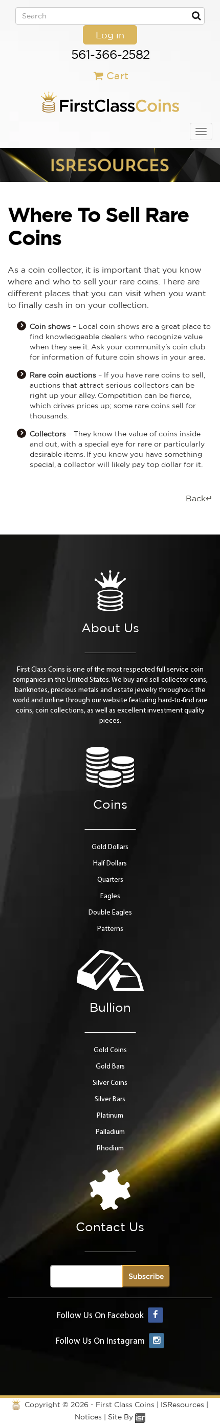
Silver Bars (110, 1099)
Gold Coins (110, 1050)
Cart (117, 75)
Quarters (110, 880)
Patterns (110, 929)
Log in (110, 35)
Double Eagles (110, 913)
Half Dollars (110, 863)
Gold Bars (110, 1067)
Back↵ (199, 498)
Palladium (110, 1132)
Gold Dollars (110, 847)
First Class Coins (125, 1404)
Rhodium (110, 1148)
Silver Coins (110, 1083)
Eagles (110, 896)
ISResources (182, 1404)
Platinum (110, 1116)
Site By (121, 1417)
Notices (88, 1417)
